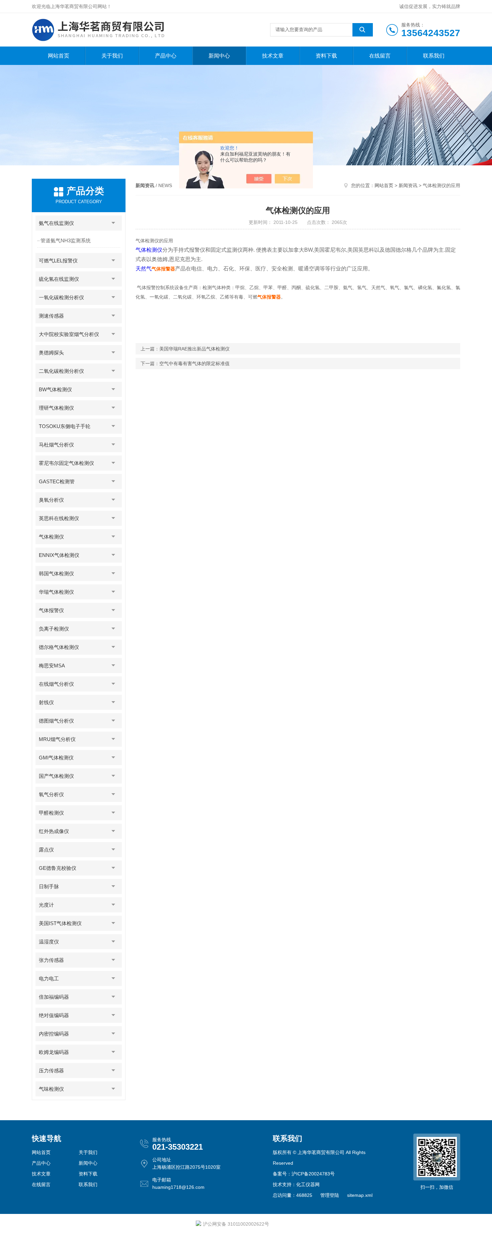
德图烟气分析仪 (56, 721)
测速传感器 (51, 316)
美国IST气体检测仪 (60, 923)
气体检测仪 (51, 537)
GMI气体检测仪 (56, 757)
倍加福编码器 (54, 997)
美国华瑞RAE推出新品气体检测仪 (194, 348)
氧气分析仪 (51, 794)
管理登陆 (329, 1195)
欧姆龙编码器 (54, 1052)
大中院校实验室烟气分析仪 (69, 334)
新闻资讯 (408, 185)
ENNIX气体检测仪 (59, 555)
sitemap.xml (360, 1195)
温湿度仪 (49, 941)
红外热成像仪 (54, 831)
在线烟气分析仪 (56, 684)
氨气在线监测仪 (56, 223)
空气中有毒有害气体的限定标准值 (194, 363)
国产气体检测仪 (56, 776)
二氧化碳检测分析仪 (61, 371)
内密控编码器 (54, 1034)
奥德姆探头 (51, 352)
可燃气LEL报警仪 (58, 260)
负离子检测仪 (54, 629)
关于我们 (112, 56)
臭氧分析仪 (51, 500)
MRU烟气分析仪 (57, 739)
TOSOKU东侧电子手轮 (64, 426)
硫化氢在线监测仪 (59, 279)
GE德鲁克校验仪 (57, 868)
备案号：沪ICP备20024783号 (304, 1173)
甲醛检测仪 (51, 813)
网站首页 (58, 56)
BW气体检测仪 (55, 389)
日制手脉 (49, 886)
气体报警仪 (51, 610)
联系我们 (433, 56)
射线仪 (46, 702)
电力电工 (49, 978)
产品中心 (165, 56)
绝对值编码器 (54, 1015)
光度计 (46, 905)
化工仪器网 (308, 1184)
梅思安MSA (52, 665)
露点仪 (46, 849)
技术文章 (272, 56)
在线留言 (380, 56)
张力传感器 (51, 960)
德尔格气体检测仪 (59, 647)
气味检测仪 (51, 1089)
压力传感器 (51, 1070)
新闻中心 (219, 56)
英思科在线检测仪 (59, 518)
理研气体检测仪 (56, 408)
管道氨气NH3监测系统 (65, 240)
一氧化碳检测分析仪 (61, 297)
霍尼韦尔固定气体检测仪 (66, 463)
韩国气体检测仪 (56, 573)
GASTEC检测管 (57, 481)
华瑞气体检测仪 (56, 592)
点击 (113, 223)
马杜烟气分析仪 (56, 444)
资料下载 (326, 56)
